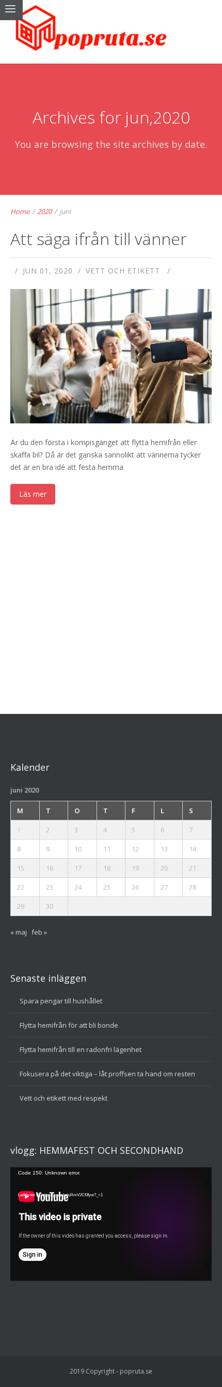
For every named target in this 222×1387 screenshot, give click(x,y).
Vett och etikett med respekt (63, 1098)
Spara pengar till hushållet (61, 1000)
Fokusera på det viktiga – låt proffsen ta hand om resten (107, 1073)
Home (19, 211)
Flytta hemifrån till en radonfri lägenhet (80, 1049)
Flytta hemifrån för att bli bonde (69, 1025)
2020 (44, 211)
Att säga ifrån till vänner (98, 238)
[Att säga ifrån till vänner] (111, 390)
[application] (111, 1224)
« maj (18, 932)
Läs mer (32, 494)
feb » (39, 932)
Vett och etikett (123, 271)
